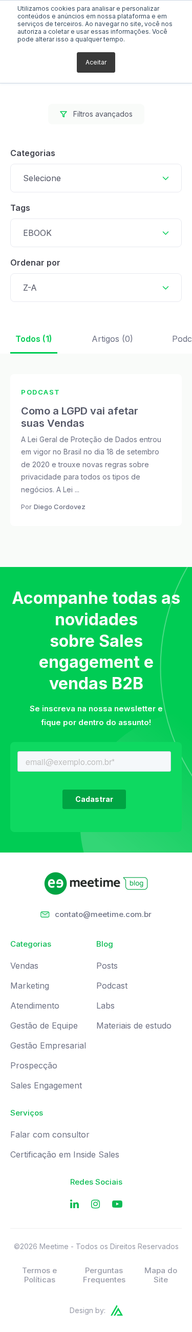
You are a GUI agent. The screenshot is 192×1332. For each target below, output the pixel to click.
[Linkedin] (74, 1204)
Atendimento (34, 1006)
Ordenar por (35, 262)
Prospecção (33, 1066)
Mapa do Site (160, 1275)
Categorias (32, 153)
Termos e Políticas (39, 1275)
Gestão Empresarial (48, 1046)
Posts (107, 966)
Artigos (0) (112, 339)
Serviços (26, 1113)
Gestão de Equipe (44, 1026)
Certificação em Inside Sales (64, 1155)
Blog (104, 944)
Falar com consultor (50, 1135)
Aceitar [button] (96, 62)
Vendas (24, 966)
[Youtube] (117, 1204)
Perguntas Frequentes (104, 1275)
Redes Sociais (96, 1182)
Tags (20, 208)
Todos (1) (33, 339)
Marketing (29, 986)
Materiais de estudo (134, 1026)
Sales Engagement (46, 1085)
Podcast (111, 986)
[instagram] (95, 1204)
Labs (105, 1006)
